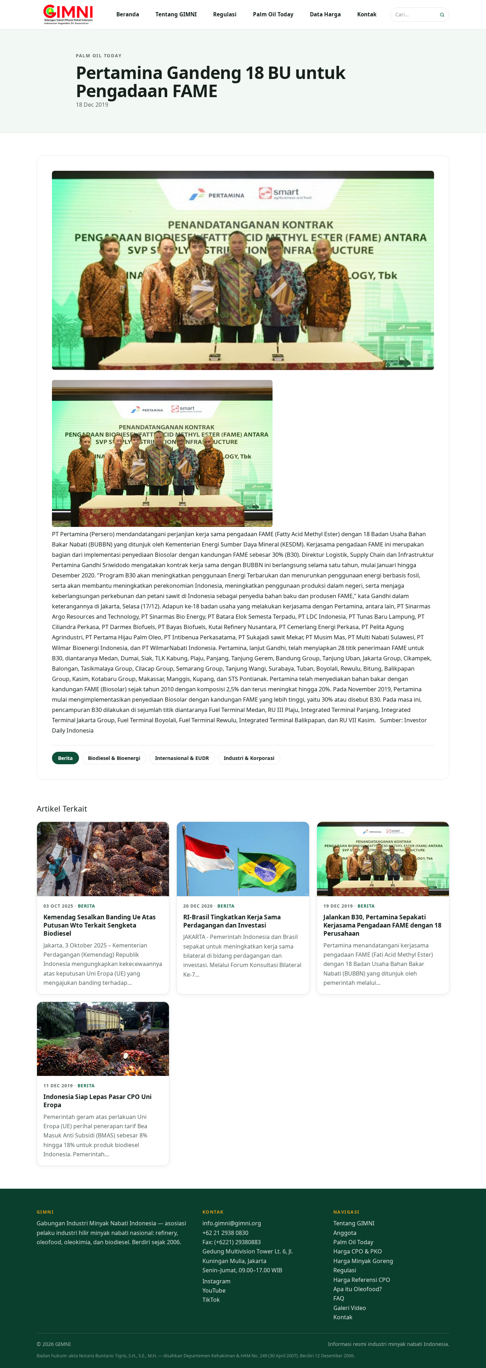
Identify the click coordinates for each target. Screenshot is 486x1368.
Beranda (127, 14)
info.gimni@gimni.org (231, 1223)
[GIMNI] (69, 15)
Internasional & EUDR (182, 758)
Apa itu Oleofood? (357, 1289)
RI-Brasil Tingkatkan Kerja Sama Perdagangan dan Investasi (232, 921)
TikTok (211, 1300)
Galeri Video (349, 1308)
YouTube (214, 1290)
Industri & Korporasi (249, 758)
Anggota (344, 1233)
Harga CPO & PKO (357, 1251)
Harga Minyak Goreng (363, 1261)
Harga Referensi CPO (361, 1280)
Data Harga (325, 14)
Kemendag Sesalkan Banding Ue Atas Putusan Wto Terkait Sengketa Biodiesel (99, 925)
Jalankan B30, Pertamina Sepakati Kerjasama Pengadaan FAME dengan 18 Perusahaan (382, 925)
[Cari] (443, 15)
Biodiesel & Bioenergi (114, 758)
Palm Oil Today (273, 14)
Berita (65, 758)
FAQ (338, 1298)
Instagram (216, 1281)
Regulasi (225, 14)
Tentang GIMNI (176, 14)
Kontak (366, 14)
